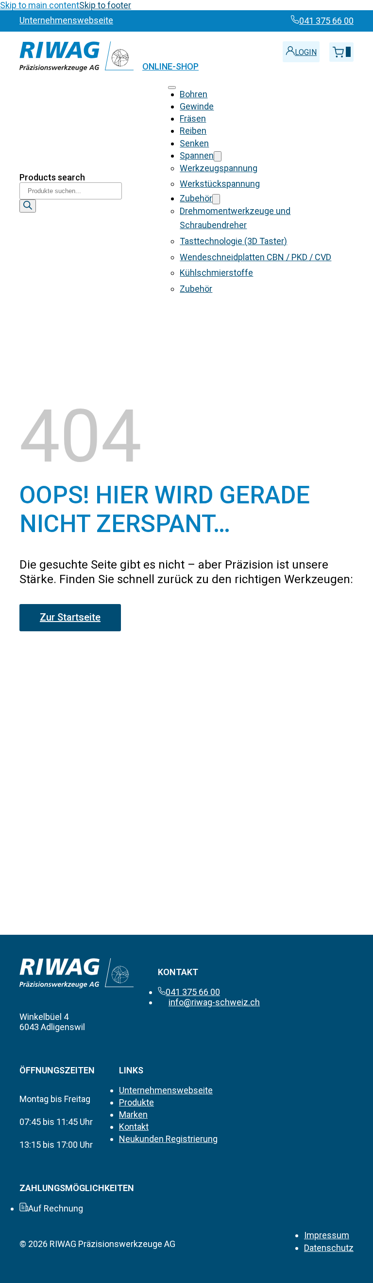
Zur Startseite (70, 617)
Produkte (136, 1102)
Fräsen (193, 118)
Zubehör (196, 198)
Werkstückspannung (220, 183)
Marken (133, 1114)
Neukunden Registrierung (168, 1139)
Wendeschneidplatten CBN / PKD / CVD (255, 257)
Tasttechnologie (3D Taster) (233, 241)
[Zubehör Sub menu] (216, 199)
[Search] (27, 206)
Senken (194, 143)
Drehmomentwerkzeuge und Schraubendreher (235, 218)
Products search (52, 177)
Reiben (193, 130)
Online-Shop (170, 66)
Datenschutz (329, 1248)
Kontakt (134, 1127)
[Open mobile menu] (172, 87)
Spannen (197, 155)
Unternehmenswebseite (166, 1090)
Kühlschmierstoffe (216, 272)
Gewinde (197, 106)
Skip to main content (39, 5)
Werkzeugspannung (218, 168)
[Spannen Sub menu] (217, 156)
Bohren (193, 94)
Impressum (326, 1235)
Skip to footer (105, 5)
